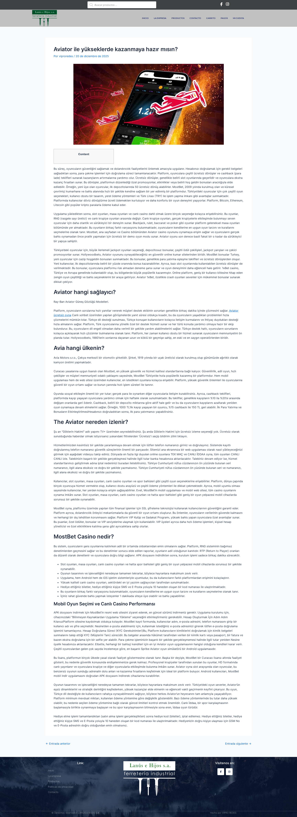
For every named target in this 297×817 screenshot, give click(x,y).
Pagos (224, 18)
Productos (178, 18)
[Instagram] (227, 4)
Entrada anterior (58, 743)
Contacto (195, 18)
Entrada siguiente (238, 743)
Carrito (211, 18)
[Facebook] (221, 4)
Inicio (145, 18)
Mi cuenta (238, 18)
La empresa (160, 18)
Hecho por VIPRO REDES (223, 812)
